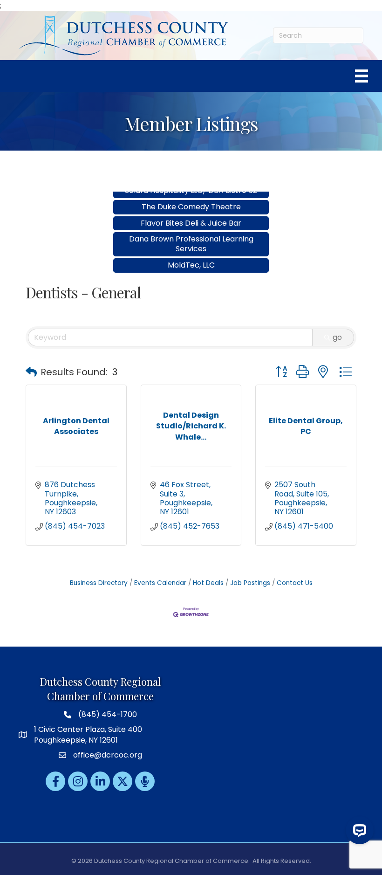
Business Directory (99, 583)
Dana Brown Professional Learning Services (191, 235)
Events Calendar (160, 583)
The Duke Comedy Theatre (191, 198)
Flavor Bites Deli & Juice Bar (191, 214)
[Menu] (361, 76)
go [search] (337, 337)
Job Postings (250, 583)
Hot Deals (208, 583)
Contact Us (295, 583)
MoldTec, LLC (191, 256)
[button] (31, 372)
